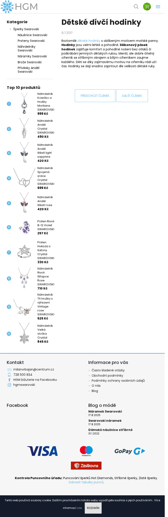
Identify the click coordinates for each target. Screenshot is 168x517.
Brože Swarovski (30, 62)
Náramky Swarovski (32, 56)
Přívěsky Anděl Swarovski (28, 70)
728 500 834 (22, 374)
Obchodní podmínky (107, 375)
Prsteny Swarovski (31, 41)
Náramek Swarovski (105, 411)
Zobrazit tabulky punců (85, 482)
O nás (96, 385)
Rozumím (93, 508)
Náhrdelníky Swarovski (26, 48)
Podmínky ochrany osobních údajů (118, 380)
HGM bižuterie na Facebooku (35, 380)
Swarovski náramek (105, 420)
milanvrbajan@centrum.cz (33, 369)
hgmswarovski (24, 385)
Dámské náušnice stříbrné (110, 430)
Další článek (132, 96)
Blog (95, 391)
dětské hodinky (88, 41)
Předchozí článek (95, 96)
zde (79, 508)
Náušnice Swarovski (32, 35)
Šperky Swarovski (26, 29)
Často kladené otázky (108, 370)
